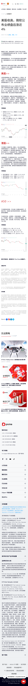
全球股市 (9, 14)
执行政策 (23, 664)
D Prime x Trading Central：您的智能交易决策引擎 (13, 359)
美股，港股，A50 (13, 34)
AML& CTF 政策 (14, 664)
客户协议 (4, 664)
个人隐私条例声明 (9, 670)
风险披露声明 (17, 667)
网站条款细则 (20, 670)
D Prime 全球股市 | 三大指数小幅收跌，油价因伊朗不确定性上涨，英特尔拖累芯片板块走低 (13, 384)
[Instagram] (9, 319)
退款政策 (9, 667)
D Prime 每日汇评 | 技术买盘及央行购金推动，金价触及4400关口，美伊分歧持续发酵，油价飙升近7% (13, 410)
